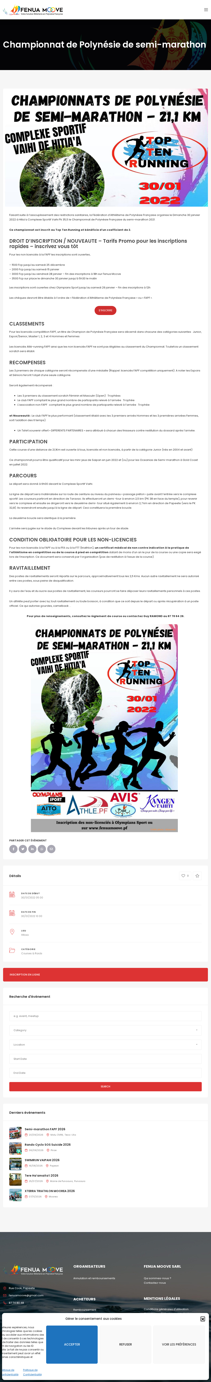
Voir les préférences (179, 1344)
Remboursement (84, 1310)
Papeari (54, 1165)
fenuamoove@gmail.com (26, 1295)
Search (105, 1086)
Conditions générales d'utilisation (166, 1309)
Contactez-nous (155, 1283)
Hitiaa (25, 935)
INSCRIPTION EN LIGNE (25, 975)
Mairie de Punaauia (61, 1181)
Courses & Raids (31, 953)
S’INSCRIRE (106, 310)
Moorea (53, 1196)
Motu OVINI (56, 1134)
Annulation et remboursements (94, 1278)
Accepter (72, 1344)
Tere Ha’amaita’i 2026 (41, 1176)
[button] (203, 1319)
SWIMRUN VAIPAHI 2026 (42, 1160)
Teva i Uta (70, 1134)
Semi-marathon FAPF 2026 (45, 1129)
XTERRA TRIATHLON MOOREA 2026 (50, 1191)
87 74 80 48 (16, 1303)
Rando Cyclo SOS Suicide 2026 (48, 1145)
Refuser (125, 1344)
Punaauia (79, 1181)
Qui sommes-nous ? (157, 1278)
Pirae (53, 1150)
